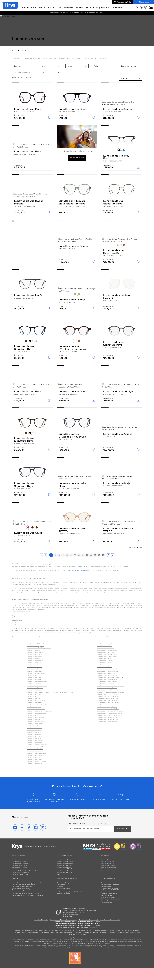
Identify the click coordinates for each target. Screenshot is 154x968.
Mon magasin (145, 2)
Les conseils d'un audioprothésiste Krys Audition (27, 895)
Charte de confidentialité (109, 893)
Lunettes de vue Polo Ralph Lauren (38, 747)
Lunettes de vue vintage (104, 662)
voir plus (103, 58)
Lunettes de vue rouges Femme (107, 707)
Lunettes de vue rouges (34, 759)
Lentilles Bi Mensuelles (108, 867)
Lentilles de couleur (107, 863)
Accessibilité (105, 901)
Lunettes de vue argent (34, 650)
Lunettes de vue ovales (34, 738)
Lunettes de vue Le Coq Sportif (37, 713)
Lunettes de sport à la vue (20, 874)
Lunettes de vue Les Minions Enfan (108, 690)
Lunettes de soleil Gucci (64, 870)
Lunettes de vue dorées (34, 677)
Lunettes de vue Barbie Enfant (106, 673)
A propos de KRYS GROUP (110, 888)
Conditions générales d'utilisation (112, 899)
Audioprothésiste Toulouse (95, 932)
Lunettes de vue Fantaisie (35, 688)
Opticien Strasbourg (78, 930)
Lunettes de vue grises (34, 694)
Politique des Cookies (108, 897)
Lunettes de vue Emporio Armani (37, 681)
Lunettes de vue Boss (72, 109)
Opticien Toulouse (31, 930)
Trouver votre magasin (79, 570)
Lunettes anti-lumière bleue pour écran (39, 648)
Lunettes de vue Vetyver (105, 660)
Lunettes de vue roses (34, 757)
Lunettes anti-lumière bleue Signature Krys (72, 203)
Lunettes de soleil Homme (65, 863)
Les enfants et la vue (63, 888)
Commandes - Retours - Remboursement (63, 920)
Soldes (59, 874)
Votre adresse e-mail (87, 824)
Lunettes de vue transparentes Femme (109, 715)
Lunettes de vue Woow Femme (107, 721)
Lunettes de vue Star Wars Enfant (108, 709)
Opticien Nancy (65, 932)
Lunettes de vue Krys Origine (36, 709)
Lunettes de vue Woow (104, 667)
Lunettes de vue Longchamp (36, 717)
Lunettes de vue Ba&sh (34, 656)
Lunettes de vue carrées (34, 667)
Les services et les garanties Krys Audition (25, 893)
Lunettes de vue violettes (105, 665)
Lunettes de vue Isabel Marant (28, 203)
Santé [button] (104, 8)
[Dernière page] (112, 555)
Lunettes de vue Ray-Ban (116, 158)
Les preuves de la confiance (110, 884)
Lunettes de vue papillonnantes (37, 744)
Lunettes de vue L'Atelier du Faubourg (72, 348)
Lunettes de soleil (62, 860)
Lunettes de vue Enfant (34, 683)
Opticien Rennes (114, 930)
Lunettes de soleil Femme (65, 861)
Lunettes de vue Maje (27, 109)
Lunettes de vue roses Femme (106, 705)
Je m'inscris (122, 829)
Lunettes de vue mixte (34, 730)
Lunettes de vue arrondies (35, 652)
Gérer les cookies (106, 902)
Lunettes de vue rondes (34, 755)
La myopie (60, 886)
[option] (23, 66)
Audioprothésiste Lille (112, 932)
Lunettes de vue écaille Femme (107, 681)
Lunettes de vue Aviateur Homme (107, 671)
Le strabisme (61, 890)
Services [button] (119, 8)
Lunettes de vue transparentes (107, 656)
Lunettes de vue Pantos (34, 742)
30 (99, 555)
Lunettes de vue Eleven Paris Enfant (108, 683)
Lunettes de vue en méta (34, 728)
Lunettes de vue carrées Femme (107, 675)
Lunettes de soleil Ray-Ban (65, 869)
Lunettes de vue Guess (73, 247)
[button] (150, 7)
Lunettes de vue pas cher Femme (107, 696)
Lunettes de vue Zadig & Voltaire (107, 669)
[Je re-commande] (145, 7)
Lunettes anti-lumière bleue (20, 872)
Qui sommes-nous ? (107, 883)
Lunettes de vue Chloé (28, 533)
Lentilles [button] (83, 8)
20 (95, 555)
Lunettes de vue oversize (34, 740)
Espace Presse (106, 886)
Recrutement (105, 892)
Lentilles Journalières (108, 865)
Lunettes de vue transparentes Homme (109, 713)
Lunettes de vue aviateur (34, 654)
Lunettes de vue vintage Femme (107, 717)
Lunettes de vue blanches (35, 660)
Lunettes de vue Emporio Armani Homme (110, 686)
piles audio (51, 939)
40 (103, 555)
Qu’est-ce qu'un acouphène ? (21, 888)
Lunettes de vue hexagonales (36, 700)
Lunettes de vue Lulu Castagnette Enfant (111, 692)
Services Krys (61, 884)
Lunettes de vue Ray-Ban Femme (107, 700)
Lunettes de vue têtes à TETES (73, 531)
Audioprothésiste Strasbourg (129, 932)
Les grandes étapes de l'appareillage (23, 884)
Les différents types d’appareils (22, 886)
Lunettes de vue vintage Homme (107, 719)
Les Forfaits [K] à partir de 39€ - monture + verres (27, 870)
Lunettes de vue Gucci (117, 109)
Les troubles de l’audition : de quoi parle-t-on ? (26, 883)
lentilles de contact (19, 939)
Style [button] (111, 8)
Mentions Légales (106, 895)
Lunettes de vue (17, 860)
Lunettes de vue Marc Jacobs (36, 721)
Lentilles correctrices (108, 861)
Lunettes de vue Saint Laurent (117, 298)
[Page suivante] (108, 555)
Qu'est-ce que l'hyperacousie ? (22, 890)
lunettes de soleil (41, 939)
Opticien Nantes (66, 930)
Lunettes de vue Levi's (28, 296)
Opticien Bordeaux (54, 930)
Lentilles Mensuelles (107, 869)
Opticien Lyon (42, 930)
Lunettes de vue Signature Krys (114, 203)
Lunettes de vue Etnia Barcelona (37, 686)
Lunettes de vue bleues (34, 662)
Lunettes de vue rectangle (35, 751)
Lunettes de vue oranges (34, 736)
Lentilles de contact (107, 860)
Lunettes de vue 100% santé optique (38, 644)
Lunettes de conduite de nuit (36, 673)
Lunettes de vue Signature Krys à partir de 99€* (112, 644)
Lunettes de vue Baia (33, 658)
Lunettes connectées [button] (67, 8)
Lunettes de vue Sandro (34, 763)
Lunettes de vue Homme (34, 702)
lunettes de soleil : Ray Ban (102, 943)
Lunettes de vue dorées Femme (107, 679)
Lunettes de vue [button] (28, 8)
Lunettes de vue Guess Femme (107, 688)
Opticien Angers (54, 932)
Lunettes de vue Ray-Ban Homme (108, 702)
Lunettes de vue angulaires (35, 646)
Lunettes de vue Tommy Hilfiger (107, 654)
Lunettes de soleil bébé (64, 867)
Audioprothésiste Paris (78, 932)
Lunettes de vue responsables (36, 753)
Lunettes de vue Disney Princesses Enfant (110, 677)
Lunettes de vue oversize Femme (107, 694)
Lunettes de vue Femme (34, 690)
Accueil (14, 51)
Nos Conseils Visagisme (64, 883)
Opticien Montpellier (101, 930)
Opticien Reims (43, 932)
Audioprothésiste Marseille (77, 934)
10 (87, 555)
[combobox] (23, 66)
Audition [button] (94, 8)
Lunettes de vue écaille (34, 679)
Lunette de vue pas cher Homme (107, 698)
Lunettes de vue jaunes (34, 707)
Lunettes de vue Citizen (34, 671)
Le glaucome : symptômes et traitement (69, 892)
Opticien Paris (19, 930)
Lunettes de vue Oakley (34, 734)
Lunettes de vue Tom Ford (105, 652)
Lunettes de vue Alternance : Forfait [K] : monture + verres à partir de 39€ (50, 692)
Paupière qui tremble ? (64, 893)
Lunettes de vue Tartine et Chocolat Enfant (110, 711)
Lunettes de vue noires (34, 732)
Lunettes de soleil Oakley (64, 872)
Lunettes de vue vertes (104, 658)
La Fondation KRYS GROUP (110, 890)
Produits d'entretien (107, 870)
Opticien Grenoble (126, 930)
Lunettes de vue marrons (35, 723)
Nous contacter (68, 916)
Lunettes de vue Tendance (105, 648)
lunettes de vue (30, 939)
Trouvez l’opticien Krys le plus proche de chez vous (72, 945)
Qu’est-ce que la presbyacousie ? (22, 892)
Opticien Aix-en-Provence (29, 932)
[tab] (119, 150)
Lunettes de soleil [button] (46, 8)
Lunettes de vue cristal (34, 675)
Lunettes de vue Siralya (118, 392)
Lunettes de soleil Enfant (64, 865)
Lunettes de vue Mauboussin (36, 726)
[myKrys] (141, 7)
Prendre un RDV (124, 2)
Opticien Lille (90, 930)
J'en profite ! (99, 13)
